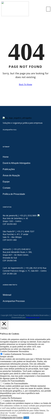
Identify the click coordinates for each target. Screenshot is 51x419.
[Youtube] (29, 135)
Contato (6, 188)
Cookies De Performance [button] (11, 398)
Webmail (7, 295)
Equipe (6, 182)
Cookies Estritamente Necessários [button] (14, 351)
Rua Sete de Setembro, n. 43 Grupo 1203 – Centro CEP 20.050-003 (15, 221)
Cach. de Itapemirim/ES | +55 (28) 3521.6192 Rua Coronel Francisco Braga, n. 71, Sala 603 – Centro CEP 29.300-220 (25, 271)
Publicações (9, 169)
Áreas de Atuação (11, 175)
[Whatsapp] (38, 215)
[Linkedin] (6, 135)
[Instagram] (40, 135)
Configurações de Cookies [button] (11, 418)
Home (6, 157)
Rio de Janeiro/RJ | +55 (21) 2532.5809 (20, 215)
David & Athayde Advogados (16, 163)
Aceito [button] (26, 418)
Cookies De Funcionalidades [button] (12, 381)
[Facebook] (17, 135)
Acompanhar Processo (14, 301)
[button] (48, 9)
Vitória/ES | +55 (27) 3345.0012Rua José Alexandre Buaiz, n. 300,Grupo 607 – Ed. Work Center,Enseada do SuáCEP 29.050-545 (17, 255)
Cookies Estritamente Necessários (17, 354)
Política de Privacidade (14, 194)
